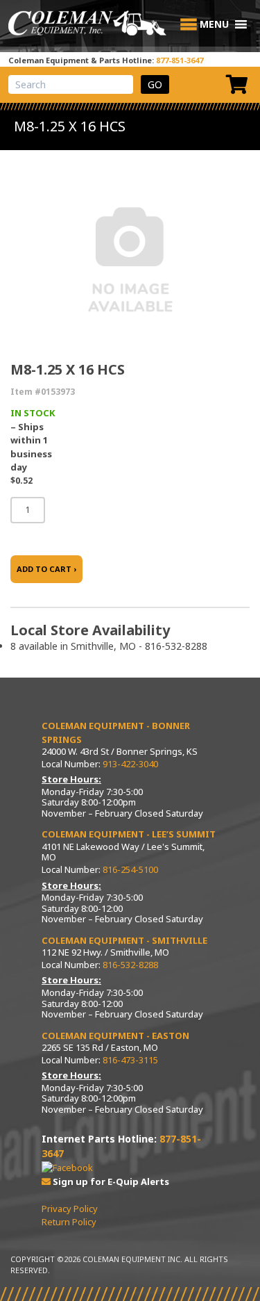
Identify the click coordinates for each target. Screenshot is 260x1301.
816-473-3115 (130, 1060)
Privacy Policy (70, 1208)
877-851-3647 (179, 60)
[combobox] (70, 84)
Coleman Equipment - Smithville (124, 940)
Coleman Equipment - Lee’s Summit (129, 834)
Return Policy (69, 1222)
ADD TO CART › (46, 569)
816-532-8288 (130, 964)
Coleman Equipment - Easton (115, 1035)
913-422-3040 (130, 764)
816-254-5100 (130, 869)
